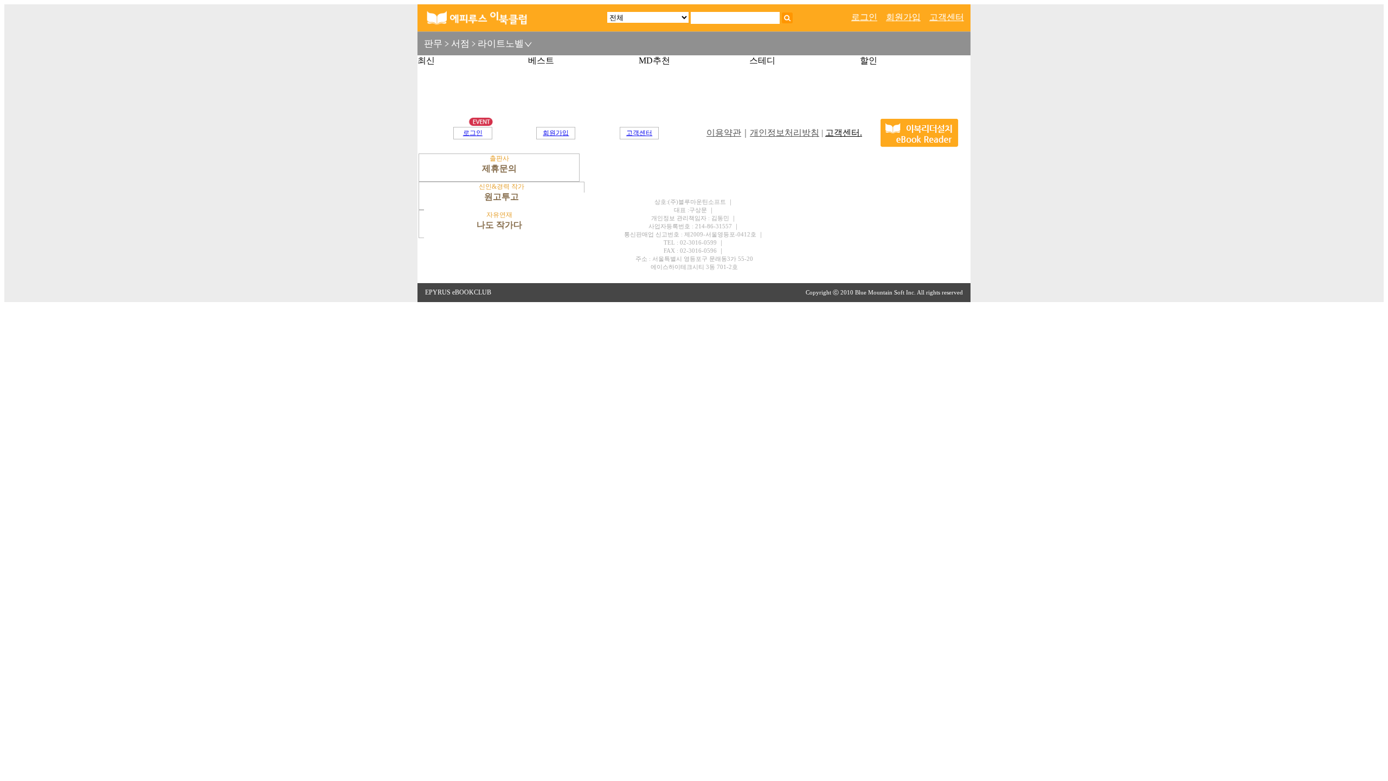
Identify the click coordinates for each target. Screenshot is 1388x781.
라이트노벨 (501, 44)
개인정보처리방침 (784, 132)
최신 (426, 60)
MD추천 (654, 60)
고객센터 (946, 17)
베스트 (541, 60)
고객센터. (843, 132)
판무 (433, 44)
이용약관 (723, 132)
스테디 (762, 60)
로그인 (864, 17)
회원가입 (903, 17)
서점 (460, 44)
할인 (868, 60)
